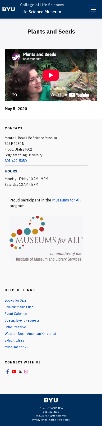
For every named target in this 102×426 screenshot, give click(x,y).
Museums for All (66, 200)
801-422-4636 (51, 411)
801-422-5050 (16, 161)
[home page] (8, 9)
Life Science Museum (40, 12)
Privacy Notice (39, 419)
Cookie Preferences (59, 419)
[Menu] (93, 9)
